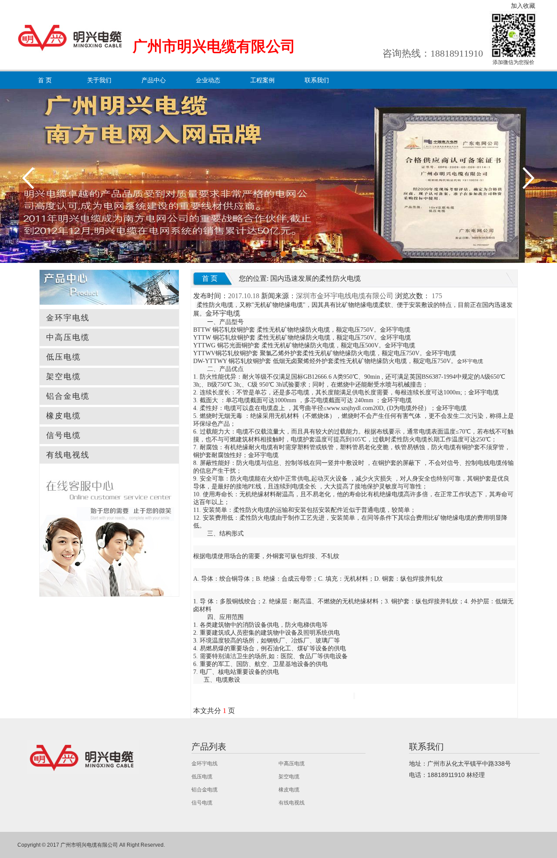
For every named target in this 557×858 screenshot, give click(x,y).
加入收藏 (523, 5)
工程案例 (262, 80)
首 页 (45, 80)
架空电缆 (63, 376)
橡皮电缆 (63, 415)
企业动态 (208, 80)
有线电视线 (68, 455)
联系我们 (317, 80)
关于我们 (99, 80)
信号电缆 (63, 435)
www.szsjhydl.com (350, 408)
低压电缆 (63, 357)
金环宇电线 (68, 317)
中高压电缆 (68, 337)
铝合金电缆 (68, 396)
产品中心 (153, 80)
